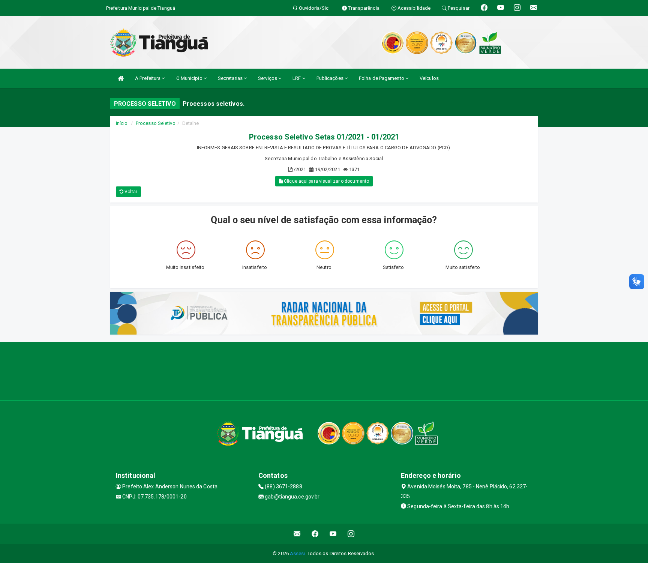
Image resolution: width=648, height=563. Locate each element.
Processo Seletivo (156, 123)
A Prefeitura (148, 78)
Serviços (268, 78)
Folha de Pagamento (382, 78)
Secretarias (231, 78)
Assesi (297, 553)
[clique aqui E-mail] (297, 533)
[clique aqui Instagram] (351, 533)
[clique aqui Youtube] (333, 533)
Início (122, 123)
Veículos (429, 78)
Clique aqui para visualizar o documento (326, 181)
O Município (190, 78)
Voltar (130, 191)
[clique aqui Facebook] (315, 533)
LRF (297, 78)
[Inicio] (121, 78)
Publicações (330, 78)
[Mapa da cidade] (324, 370)
